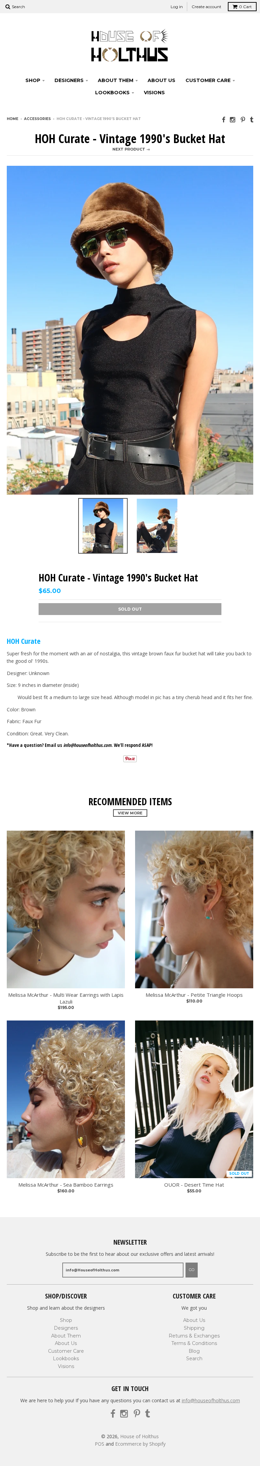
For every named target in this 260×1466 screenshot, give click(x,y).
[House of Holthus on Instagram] (233, 119)
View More (130, 813)
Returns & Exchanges (194, 1336)
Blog (194, 1351)
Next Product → (131, 149)
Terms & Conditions (194, 1343)
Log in (177, 6)
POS (99, 1444)
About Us (161, 80)
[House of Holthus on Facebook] (223, 119)
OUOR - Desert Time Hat (194, 1185)
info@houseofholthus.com (211, 1400)
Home (12, 119)
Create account (206, 6)
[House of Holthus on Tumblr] (251, 119)
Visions (154, 93)
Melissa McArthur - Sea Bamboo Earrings (65, 1185)
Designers (69, 80)
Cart (245, 6)
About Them (115, 80)
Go (191, 1269)
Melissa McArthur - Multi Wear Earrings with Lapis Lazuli (66, 998)
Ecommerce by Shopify (140, 1444)
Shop (32, 80)
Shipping (194, 1328)
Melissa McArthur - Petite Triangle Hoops (194, 995)
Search (194, 1358)
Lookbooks (112, 93)
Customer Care (208, 80)
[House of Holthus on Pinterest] (243, 119)
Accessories (37, 119)
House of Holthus (139, 1436)
